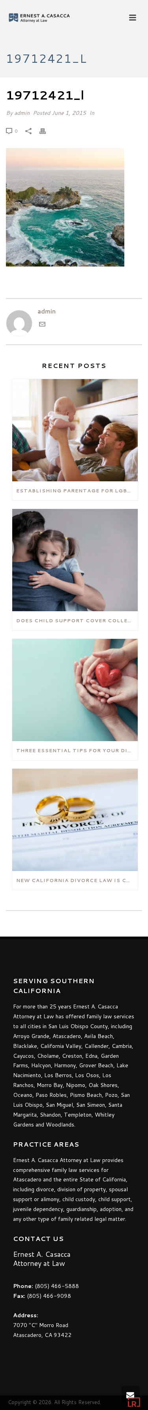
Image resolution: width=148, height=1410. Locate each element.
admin (22, 113)
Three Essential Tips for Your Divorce (77, 750)
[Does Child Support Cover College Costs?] (75, 560)
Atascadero (66, 1036)
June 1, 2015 (69, 113)
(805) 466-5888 (57, 1286)
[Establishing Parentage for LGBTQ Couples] (75, 430)
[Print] (46, 131)
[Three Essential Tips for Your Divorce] (75, 690)
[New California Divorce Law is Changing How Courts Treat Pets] (75, 820)
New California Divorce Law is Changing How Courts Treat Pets (77, 880)
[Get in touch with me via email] (42, 325)
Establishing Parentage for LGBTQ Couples (77, 490)
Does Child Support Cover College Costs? (77, 620)
